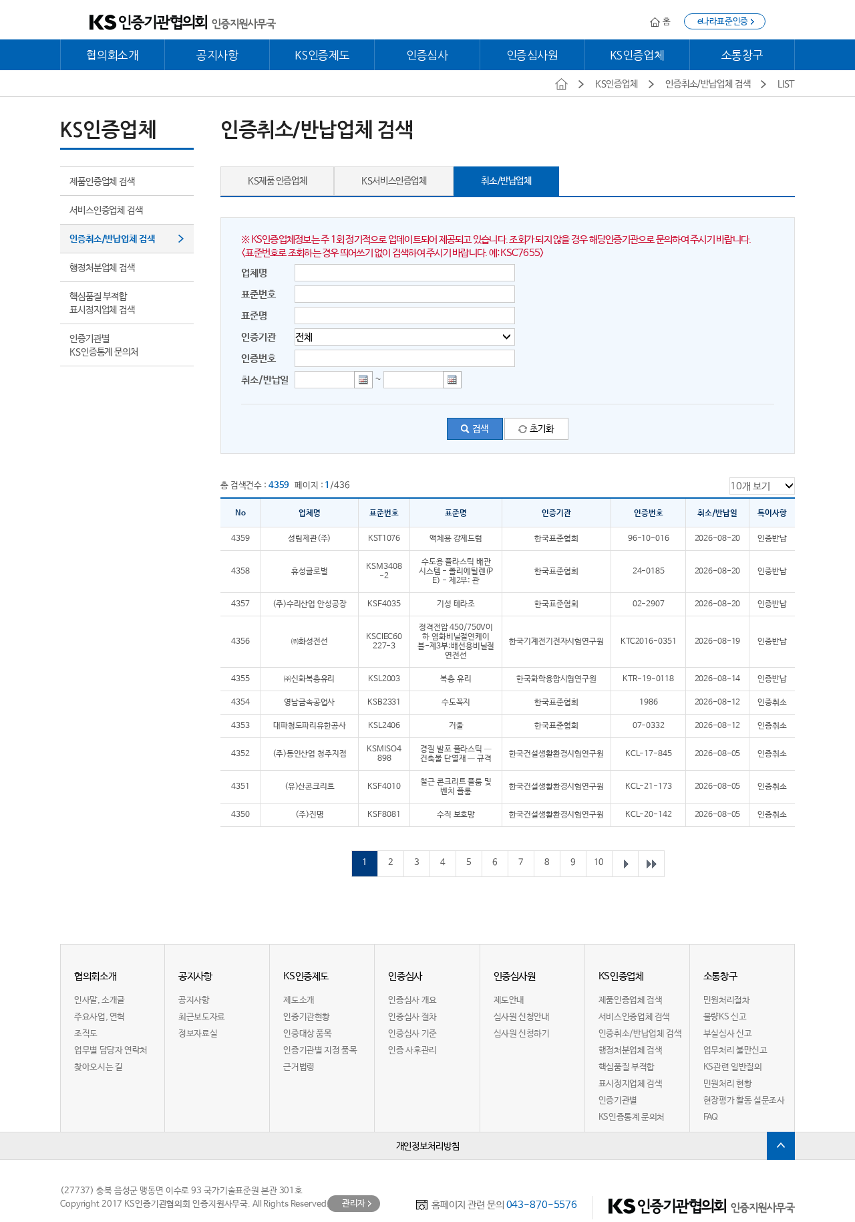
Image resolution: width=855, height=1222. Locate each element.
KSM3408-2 (383, 571)
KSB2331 (384, 702)
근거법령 (299, 1067)
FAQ (710, 1117)
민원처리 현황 (727, 1084)
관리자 (354, 1204)
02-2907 (649, 604)
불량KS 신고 (724, 1017)
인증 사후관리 (412, 1051)
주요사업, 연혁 (99, 1017)
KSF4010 (383, 786)
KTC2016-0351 (649, 641)
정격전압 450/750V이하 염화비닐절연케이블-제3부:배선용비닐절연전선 (456, 641)
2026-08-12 (718, 702)
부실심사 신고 (727, 1034)
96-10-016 (648, 538)
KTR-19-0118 (648, 679)
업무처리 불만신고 (735, 1051)
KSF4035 (383, 604)
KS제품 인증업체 (277, 181)
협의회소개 (112, 55)
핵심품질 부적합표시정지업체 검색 (102, 303)
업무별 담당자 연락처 (111, 1051)
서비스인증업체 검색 (106, 210)
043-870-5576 (542, 1205)
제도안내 (509, 1000)
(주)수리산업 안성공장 (310, 604)
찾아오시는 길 (98, 1067)
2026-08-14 (718, 679)
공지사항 (217, 55)
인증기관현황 (306, 1017)
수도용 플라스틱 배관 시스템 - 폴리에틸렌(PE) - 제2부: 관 (456, 572)
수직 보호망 (456, 815)
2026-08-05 (718, 754)
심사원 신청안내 (522, 1017)
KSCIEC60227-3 (384, 641)
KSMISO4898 (384, 754)
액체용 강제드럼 (456, 538)
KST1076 (384, 538)
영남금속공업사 (309, 702)
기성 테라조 (456, 604)
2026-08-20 (718, 538)
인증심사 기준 (412, 1034)
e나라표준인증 (722, 22)
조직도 (86, 1034)
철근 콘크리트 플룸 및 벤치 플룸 (456, 786)
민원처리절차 (726, 1000)
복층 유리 (455, 679)
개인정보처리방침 (428, 1146)
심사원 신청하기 (522, 1034)
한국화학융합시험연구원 (556, 679)
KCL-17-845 (648, 754)
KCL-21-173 (648, 786)
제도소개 (299, 1000)
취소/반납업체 (506, 181)
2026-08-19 (718, 641)
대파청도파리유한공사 (309, 726)
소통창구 (742, 55)
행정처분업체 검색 (102, 268)
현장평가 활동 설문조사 (744, 1101)
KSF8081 (383, 815)
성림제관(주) (309, 538)
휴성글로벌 (309, 571)
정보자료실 (197, 1034)
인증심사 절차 (412, 1017)
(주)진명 (309, 815)
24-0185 (649, 571)
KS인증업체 (637, 55)
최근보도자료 (201, 1017)
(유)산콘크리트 (310, 786)
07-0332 (649, 726)
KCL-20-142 (648, 815)
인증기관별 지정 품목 (320, 1051)
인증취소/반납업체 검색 (112, 239)
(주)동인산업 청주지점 (310, 754)
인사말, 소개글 (99, 1000)
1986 (648, 702)
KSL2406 (384, 726)
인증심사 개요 (412, 1000)
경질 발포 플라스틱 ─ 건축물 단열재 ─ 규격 (456, 754)
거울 (456, 726)
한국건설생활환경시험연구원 (556, 754)
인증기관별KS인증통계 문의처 (103, 346)
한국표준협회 (556, 538)
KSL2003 (384, 679)
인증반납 (772, 538)
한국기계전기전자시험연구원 (556, 641)
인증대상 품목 (307, 1034)
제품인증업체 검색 (102, 181)
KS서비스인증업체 (393, 181)
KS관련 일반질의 (732, 1067)
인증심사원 (532, 55)
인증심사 (427, 55)
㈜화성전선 (309, 641)
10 (599, 863)
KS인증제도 (322, 55)
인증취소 (772, 702)
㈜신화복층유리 (309, 679)
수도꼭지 (456, 702)
